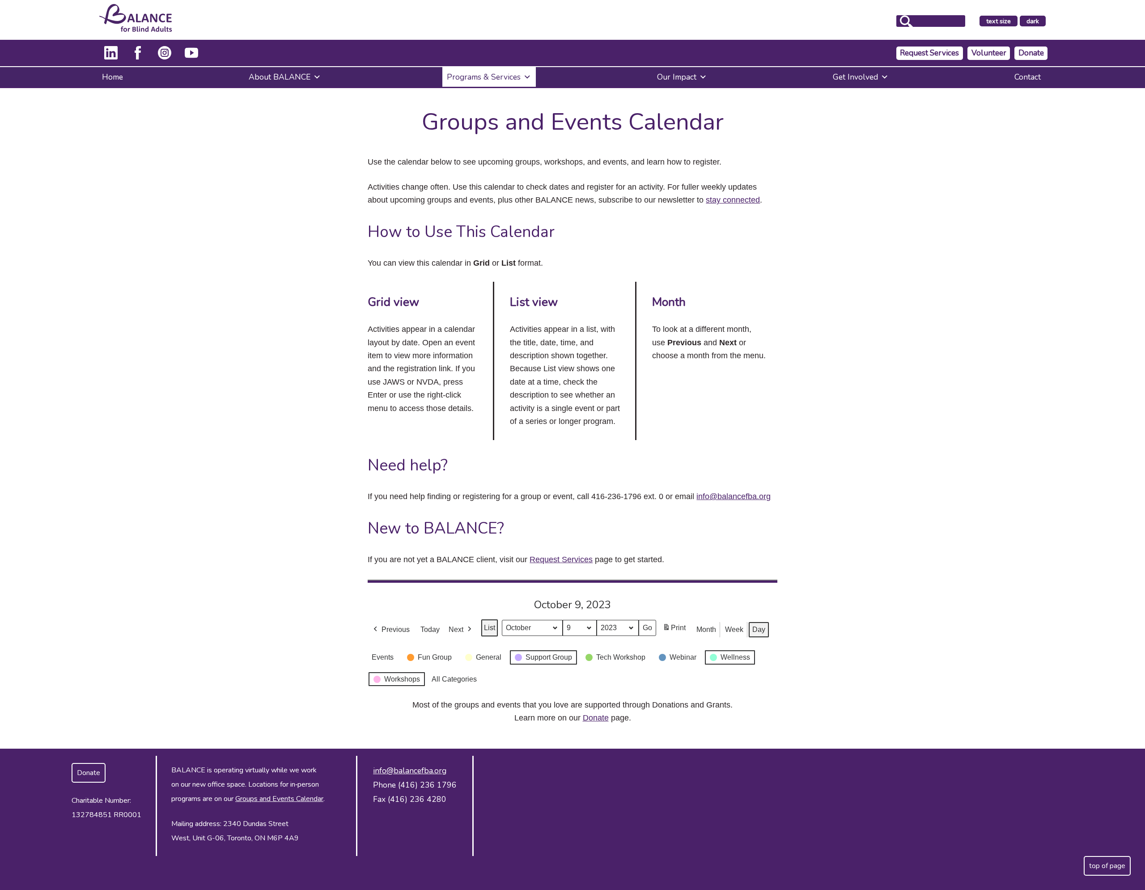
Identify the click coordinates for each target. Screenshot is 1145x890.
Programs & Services (484, 77)
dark (1036, 21)
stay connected (733, 199)
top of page (1107, 866)
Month (706, 629)
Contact (1027, 77)
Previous (396, 629)
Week (734, 629)
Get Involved (855, 77)
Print (674, 630)
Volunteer (988, 53)
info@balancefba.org (733, 496)
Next (456, 629)
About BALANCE (279, 77)
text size (998, 21)
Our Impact (676, 77)
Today (430, 629)
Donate (1031, 53)
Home (112, 77)
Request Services (929, 53)
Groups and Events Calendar (279, 799)
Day (758, 629)
